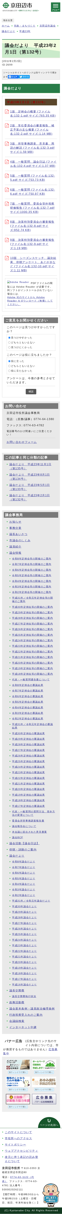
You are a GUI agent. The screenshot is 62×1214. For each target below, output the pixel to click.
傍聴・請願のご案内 (23, 849)
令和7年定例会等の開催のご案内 (31, 564)
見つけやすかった (22, 337)
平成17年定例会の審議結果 (28, 806)
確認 (31, 391)
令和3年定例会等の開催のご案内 (31, 586)
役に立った (17, 361)
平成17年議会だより (24, 979)
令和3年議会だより (23, 889)
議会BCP (17, 837)
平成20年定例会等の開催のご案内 (32, 663)
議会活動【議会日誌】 (24, 843)
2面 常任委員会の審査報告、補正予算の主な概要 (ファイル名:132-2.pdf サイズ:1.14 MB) (32, 129)
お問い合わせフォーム (22, 442)
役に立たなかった (22, 371)
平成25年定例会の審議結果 (28, 761)
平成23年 (25, 31)
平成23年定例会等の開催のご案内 (32, 646)
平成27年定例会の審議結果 (28, 750)
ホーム (6, 25)
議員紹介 (15, 546)
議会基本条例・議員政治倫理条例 (32, 1008)
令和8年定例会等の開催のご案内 (31, 558)
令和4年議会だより (23, 884)
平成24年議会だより (24, 940)
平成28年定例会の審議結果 (28, 744)
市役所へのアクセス (18, 1138)
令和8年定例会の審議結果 (27, 685)
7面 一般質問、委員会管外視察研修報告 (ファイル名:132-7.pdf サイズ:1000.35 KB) (32, 207)
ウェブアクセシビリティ (21, 1150)
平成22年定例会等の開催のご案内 (32, 651)
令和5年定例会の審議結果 (27, 702)
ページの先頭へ (49, 1125)
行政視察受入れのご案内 (26, 1014)
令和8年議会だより (23, 861)
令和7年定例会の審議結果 (27, 690)
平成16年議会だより (24, 984)
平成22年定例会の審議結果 (28, 778)
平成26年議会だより (24, 928)
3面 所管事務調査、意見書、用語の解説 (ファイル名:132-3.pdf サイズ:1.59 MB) (32, 147)
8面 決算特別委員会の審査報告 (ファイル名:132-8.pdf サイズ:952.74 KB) (32, 226)
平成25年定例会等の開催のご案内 (32, 635)
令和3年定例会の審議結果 (27, 713)
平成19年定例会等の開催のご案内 (32, 668)
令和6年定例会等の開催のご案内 (31, 570)
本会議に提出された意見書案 (29, 832)
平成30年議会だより (24, 906)
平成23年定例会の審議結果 (28, 772)
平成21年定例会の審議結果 (28, 783)
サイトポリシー (15, 1144)
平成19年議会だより (24, 968)
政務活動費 (16, 1002)
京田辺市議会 (48, 25)
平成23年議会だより (24, 945)
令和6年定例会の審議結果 (27, 696)
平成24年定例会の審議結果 (28, 767)
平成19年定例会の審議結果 (28, 795)
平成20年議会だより (24, 962)
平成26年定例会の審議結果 (28, 755)
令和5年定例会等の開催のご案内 (31, 575)
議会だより (8, 31)
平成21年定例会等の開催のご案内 (32, 657)
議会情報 (15, 552)
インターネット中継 (23, 1027)
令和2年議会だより (23, 895)
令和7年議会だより (23, 867)
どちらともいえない (23, 342)
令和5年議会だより (23, 878)
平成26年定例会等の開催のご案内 (32, 629)
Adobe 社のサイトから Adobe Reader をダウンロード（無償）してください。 (30, 301)
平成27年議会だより (24, 923)
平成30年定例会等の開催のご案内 (32, 607)
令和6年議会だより (23, 873)
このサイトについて (18, 1132)
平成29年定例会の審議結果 (28, 739)
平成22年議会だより (24, 951)
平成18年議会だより (24, 973)
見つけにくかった (22, 347)
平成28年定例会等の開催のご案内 (32, 618)
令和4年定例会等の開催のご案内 (31, 581)
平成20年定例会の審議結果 (28, 789)
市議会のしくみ (19, 540)
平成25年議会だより (24, 934)
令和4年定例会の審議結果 (27, 707)
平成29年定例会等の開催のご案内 (32, 612)
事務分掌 (15, 528)
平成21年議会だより (24, 956)
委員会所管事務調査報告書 (28, 820)
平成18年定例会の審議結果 (28, 800)
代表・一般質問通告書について (31, 679)
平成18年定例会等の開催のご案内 (32, 674)
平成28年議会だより (24, 917)
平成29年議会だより (24, 912)
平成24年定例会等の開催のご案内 (32, 640)
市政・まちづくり (24, 25)
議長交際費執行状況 (24, 996)
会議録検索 (16, 1021)
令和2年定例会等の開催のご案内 (31, 592)
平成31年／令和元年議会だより (31, 901)
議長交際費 (16, 990)
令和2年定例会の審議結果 (27, 718)
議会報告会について (24, 826)
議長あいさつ (18, 534)
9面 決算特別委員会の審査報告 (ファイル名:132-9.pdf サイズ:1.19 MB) (32, 244)
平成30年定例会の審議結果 (28, 733)
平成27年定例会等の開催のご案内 (32, 623)
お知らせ (15, 521)
